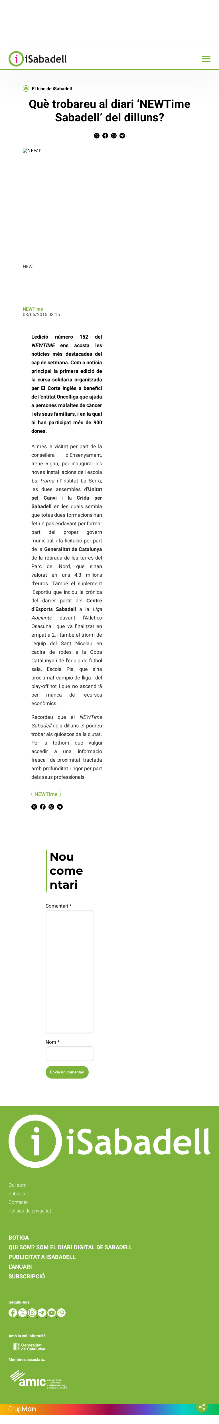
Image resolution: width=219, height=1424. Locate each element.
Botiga (19, 1237)
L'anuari (20, 1266)
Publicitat (18, 1193)
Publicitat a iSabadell (42, 1257)
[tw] (23, 1315)
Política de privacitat (30, 1211)
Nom (52, 1042)
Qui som (18, 1185)
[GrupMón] (109, 1409)
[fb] (13, 1315)
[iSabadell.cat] (33, 67)
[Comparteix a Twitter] (97, 136)
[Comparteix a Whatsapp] (114, 136)
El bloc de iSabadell (52, 89)
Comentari (58, 906)
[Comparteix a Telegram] (122, 136)
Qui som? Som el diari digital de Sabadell (70, 1247)
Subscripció (27, 1276)
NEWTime (33, 309)
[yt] (52, 1315)
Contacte (18, 1202)
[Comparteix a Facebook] (105, 136)
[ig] (33, 1315)
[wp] (61, 1315)
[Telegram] (42, 1315)
